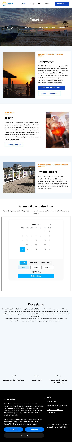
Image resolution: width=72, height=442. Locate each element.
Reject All (34, 429)
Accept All (13, 429)
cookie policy (10, 413)
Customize (24, 435)
